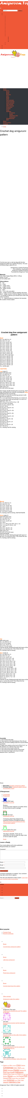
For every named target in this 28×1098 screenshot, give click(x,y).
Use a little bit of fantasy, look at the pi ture (14, 1059)
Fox (4, 1072)
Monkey (5, 1076)
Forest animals (10, 26)
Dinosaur (10, 1070)
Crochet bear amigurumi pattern (12, 946)
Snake (4, 1080)
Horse (13, 1074)
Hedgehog (5, 1074)
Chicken (23, 1065)
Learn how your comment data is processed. (14, 878)
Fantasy (8, 33)
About (4, 45)
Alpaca (5, 1065)
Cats (7, 20)
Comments (6, 794)
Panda (21, 1076)
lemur (22, 1074)
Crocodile (22, 1068)
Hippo (9, 1074)
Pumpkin (13, 1078)
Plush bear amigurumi (9, 973)
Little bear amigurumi (9, 960)
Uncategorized (10, 42)
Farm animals (10, 24)
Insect (16, 1074)
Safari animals (10, 27)
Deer (5, 1070)
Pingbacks (6, 796)
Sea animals (9, 28)
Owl (17, 1076)
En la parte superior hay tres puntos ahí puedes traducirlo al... (14, 1047)
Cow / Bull (17, 1068)
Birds (7, 17)
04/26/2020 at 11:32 (8, 816)
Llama (27, 1074)
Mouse (10, 1076)
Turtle (22, 1080)
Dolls (7, 23)
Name (2, 862)
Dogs (7, 21)
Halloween (12, 41)
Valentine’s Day (14, 1082)
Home (4, 13)
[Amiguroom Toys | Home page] (12, 57)
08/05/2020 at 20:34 (8, 831)
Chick (18, 1065)
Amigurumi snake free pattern (11, 999)
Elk (25, 1070)
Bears (7, 16)
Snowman (10, 1080)
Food (7, 34)
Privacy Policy (7, 47)
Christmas (12, 37)
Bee (11, 1065)
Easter (11, 38)
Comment (3, 849)
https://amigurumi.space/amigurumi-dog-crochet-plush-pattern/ (14, 822)
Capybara (14, 1065)
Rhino (17, 1078)
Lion (24, 1074)
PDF (7, 44)
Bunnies (8, 19)
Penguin (5, 1078)
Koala (19, 1074)
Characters (9, 31)
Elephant (22, 1070)
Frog (8, 1072)
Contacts (5, 48)
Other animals (10, 30)
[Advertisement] (14, 73)
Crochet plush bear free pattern (11, 986)
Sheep (22, 1078)
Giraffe (12, 1072)
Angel (8, 1065)
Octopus (14, 1076)
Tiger (19, 1080)
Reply (4, 810)
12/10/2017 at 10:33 (8, 802)
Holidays (8, 35)
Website (2, 868)
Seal (20, 1078)
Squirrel (16, 1080)
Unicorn (5, 1082)
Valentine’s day (13, 40)
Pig (10, 1078)
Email (2, 865)
